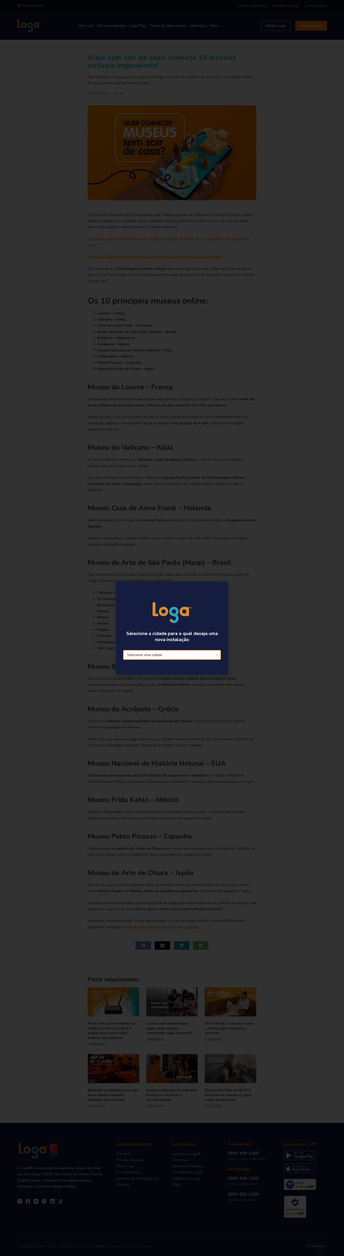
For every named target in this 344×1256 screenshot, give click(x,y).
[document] (172, 628)
